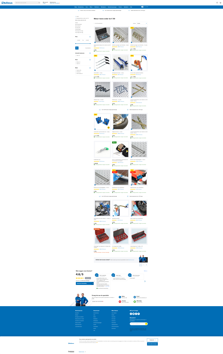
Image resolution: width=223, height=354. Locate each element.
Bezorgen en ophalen (79, 316)
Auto (87, 7)
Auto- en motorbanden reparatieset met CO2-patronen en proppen (120, 160)
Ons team (113, 318)
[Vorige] (95, 281)
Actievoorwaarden (115, 326)
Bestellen (77, 312)
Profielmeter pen (97, 159)
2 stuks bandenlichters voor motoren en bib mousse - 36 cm (138, 132)
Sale (131, 7)
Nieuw (76, 7)
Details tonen (81, 351)
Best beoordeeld (78, 24)
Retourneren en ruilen (79, 318)
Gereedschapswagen (112, 7)
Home (77, 16)
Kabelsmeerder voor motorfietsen (136, 187)
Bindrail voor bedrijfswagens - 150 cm (137, 159)
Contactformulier (78, 326)
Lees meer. (107, 286)
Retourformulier (78, 324)
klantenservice (131, 259)
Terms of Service (143, 329)
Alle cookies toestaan (152, 343)
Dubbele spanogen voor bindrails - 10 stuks (138, 45)
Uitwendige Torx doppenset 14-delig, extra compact (102, 247)
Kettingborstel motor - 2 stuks (118, 72)
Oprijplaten (95, 326)
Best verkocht (77, 25)
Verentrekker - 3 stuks (98, 72)
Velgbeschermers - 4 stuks (117, 131)
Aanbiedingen (78, 29)
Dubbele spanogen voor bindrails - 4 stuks (120, 45)
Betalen (76, 314)
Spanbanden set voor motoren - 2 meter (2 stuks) (102, 219)
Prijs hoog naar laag (79, 32)
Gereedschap (81, 7)
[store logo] (7, 2)
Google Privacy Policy (134, 329)
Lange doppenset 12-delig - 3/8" (136, 246)
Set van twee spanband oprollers (136, 72)
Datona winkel (78, 322)
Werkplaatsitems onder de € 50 (82, 18)
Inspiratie (113, 316)
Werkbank (96, 7)
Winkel (113, 314)
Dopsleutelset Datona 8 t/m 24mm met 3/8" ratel (102, 45)
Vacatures (113, 320)
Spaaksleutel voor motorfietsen (118, 187)
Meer (145, 270)
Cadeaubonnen (115, 324)
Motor (91, 7)
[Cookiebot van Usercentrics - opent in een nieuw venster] (71, 352)
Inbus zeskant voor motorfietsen (136, 218)
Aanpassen (152, 339)
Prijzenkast (114, 322)
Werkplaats (103, 7)
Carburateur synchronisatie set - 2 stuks (101, 131)
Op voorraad (77, 27)
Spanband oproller (115, 218)
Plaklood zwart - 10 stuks (98, 99)
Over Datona (114, 312)
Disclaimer (114, 328)
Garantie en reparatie (79, 320)
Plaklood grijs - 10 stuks (116, 99)
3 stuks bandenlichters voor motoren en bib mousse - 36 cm (138, 100)
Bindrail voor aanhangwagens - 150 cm (101, 187)
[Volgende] (145, 281)
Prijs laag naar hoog (79, 30)
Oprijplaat (126, 7)
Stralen (120, 7)
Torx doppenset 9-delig (116, 246)
